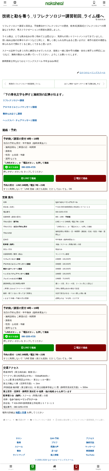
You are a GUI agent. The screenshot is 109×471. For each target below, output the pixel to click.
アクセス (90, 438)
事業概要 (90, 451)
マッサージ (90, 447)
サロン (19, 438)
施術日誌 (90, 442)
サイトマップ (19, 455)
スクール (19, 447)
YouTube (90, 455)
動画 (19, 442)
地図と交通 (21, 412)
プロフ (54, 442)
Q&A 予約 (54, 438)
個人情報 (54, 455)
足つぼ (54, 451)
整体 (19, 451)
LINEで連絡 (29, 178)
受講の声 (54, 447)
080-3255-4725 (28, 167)
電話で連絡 (81, 178)
